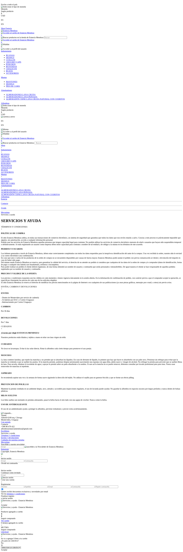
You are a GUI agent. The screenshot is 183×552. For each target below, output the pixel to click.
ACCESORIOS (12, 73)
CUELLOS (10, 60)
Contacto (4, 203)
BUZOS (9, 71)
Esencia (9, 28)
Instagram (5, 449)
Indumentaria (6, 51)
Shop (3, 28)
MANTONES (11, 82)
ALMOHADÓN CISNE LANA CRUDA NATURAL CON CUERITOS (35, 99)
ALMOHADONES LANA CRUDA (21, 95)
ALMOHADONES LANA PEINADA (21, 97)
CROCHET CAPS (13, 62)
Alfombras (5, 103)
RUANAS (10, 55)
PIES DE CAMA (13, 86)
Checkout (5, 532)
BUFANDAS (11, 66)
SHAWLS (10, 58)
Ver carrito (5, 521)
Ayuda (3, 208)
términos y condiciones (16, 494)
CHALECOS (11, 69)
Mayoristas (5, 212)
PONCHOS (11, 64)
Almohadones (6, 90)
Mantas (4, 77)
